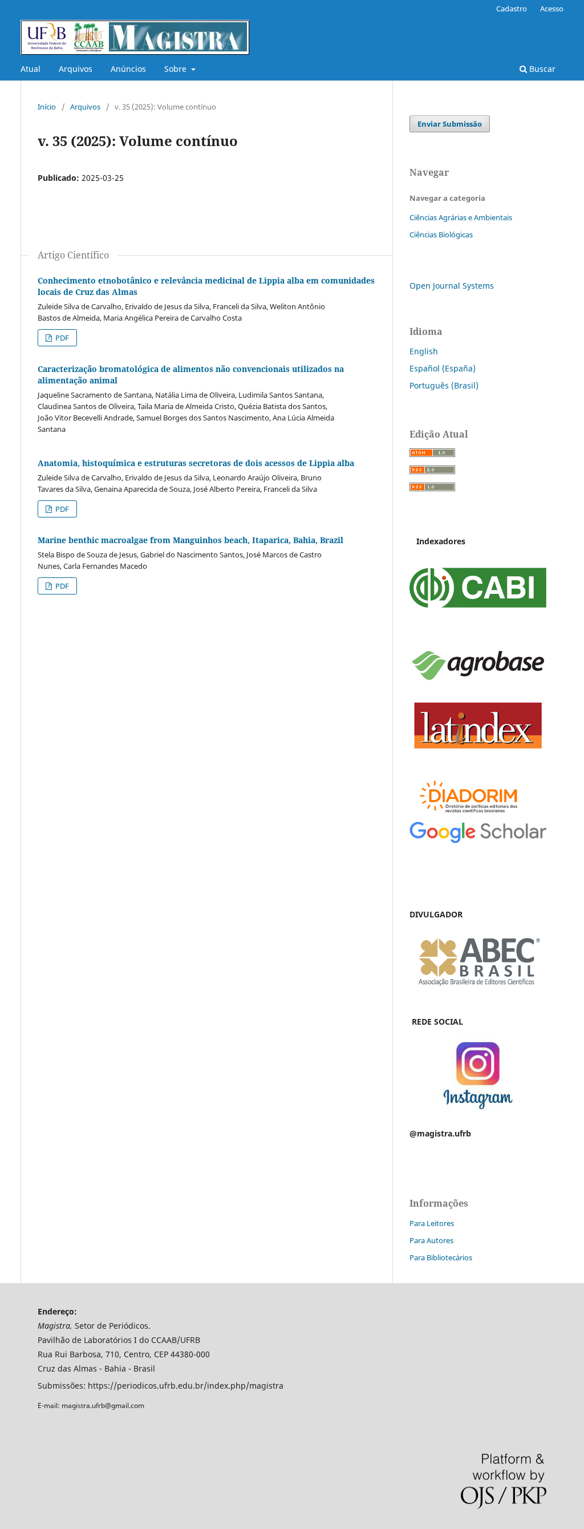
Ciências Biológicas (441, 234)
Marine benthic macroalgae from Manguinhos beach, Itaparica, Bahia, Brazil (190, 540)
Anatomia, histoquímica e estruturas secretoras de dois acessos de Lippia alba (196, 463)
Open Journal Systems (451, 285)
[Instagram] (477, 1111)
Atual (30, 68)
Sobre (176, 68)
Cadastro (511, 8)
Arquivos (75, 68)
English (423, 351)
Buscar (541, 68)
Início (47, 107)
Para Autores (431, 1240)
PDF (61, 338)
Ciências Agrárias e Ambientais (460, 217)
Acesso (551, 8)
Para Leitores (431, 1223)
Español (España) (442, 368)
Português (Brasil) (443, 385)
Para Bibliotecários (440, 1257)
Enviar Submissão (449, 124)
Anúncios (128, 68)
